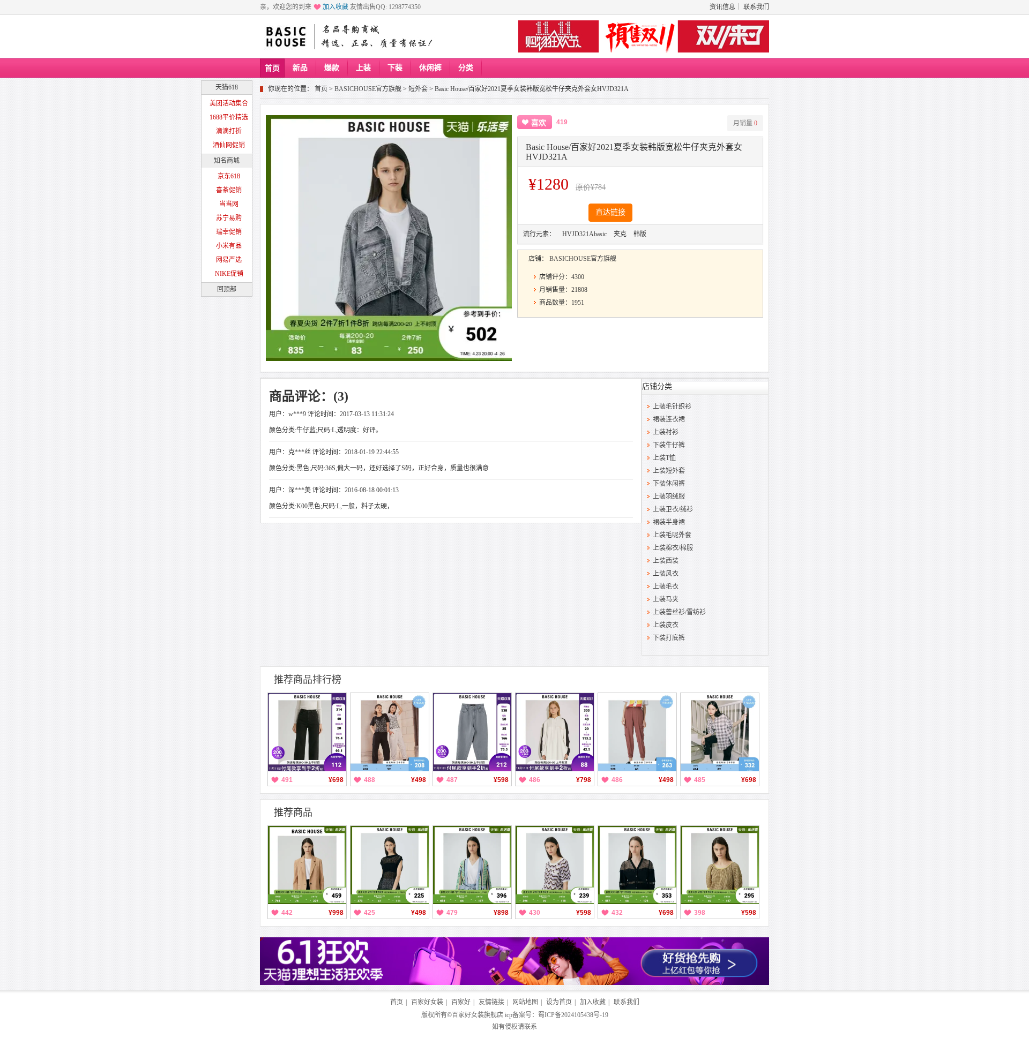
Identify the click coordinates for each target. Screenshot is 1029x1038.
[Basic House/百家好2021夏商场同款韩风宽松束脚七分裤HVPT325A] (637, 732)
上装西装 (665, 561)
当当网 (228, 204)
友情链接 (491, 1002)
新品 (300, 68)
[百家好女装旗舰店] (285, 37)
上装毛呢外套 (672, 535)
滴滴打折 (229, 131)
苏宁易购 (229, 218)
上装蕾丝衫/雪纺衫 (679, 612)
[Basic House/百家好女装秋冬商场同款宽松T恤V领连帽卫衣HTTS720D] (555, 732)
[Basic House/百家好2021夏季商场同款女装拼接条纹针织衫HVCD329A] (472, 865)
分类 (465, 68)
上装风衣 (665, 573)
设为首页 (559, 1002)
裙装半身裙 (669, 522)
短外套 (418, 89)
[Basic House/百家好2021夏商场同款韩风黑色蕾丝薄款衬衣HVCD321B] (637, 865)
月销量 (745, 123)
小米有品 (229, 246)
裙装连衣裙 (669, 419)
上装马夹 (665, 599)
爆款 (331, 68)
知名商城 (227, 160)
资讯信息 (722, 7)
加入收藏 (335, 7)
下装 (394, 68)
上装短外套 (669, 471)
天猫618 (226, 87)
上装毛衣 (665, 586)
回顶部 (226, 289)
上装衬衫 (665, 432)
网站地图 (525, 1002)
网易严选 (229, 260)
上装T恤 (664, 458)
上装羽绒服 (669, 496)
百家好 (461, 1002)
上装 (363, 68)
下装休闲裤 (669, 483)
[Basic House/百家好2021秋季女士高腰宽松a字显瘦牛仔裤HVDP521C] (472, 732)
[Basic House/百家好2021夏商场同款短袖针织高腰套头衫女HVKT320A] (720, 865)
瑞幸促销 (229, 232)
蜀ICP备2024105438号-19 (573, 1015)
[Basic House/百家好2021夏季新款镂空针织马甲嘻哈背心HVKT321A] (390, 865)
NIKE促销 (229, 273)
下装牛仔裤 (669, 445)
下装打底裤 (669, 638)
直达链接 (610, 212)
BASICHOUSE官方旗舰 (367, 89)
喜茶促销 (229, 190)
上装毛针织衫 (672, 406)
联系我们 (756, 7)
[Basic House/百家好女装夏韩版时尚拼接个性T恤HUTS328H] (390, 732)
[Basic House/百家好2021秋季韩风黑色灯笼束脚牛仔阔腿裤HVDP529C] (720, 732)
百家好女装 (427, 1002)
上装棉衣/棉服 (673, 548)
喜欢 (538, 123)
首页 (272, 68)
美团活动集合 (229, 103)
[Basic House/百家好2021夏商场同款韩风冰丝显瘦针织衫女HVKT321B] (555, 865)
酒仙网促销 (229, 145)
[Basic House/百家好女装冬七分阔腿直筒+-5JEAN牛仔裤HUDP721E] (307, 732)
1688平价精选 (229, 117)
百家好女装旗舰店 (477, 1015)
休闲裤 (430, 68)
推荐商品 (293, 812)
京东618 (229, 176)
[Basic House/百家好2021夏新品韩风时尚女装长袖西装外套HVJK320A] (307, 865)
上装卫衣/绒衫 (673, 509)
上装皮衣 (665, 625)
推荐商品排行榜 (307, 679)
